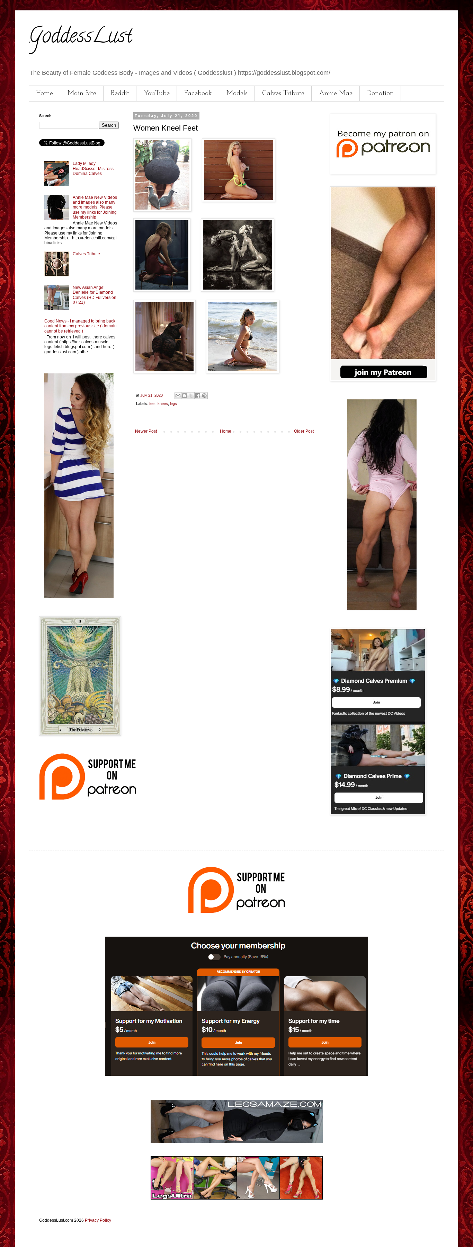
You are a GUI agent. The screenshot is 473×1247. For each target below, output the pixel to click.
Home (44, 93)
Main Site (82, 93)
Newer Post (146, 431)
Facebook (198, 93)
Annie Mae (335, 93)
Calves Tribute (283, 93)
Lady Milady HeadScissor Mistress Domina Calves (93, 168)
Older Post (304, 431)
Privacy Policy (98, 1220)
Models (237, 93)
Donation (380, 93)
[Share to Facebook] (197, 395)
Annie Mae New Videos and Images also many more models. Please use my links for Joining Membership (95, 207)
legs (173, 403)
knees (163, 403)
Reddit (120, 93)
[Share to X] (191, 395)
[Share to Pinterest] (204, 395)
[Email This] (178, 395)
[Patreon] (87, 798)
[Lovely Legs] (382, 609)
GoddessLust (80, 37)
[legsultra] (237, 1198)
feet (152, 403)
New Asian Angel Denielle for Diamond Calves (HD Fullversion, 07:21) (95, 295)
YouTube (157, 93)
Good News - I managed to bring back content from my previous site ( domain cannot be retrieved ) (80, 326)
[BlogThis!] (184, 395)
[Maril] (79, 596)
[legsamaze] (236, 1074)
